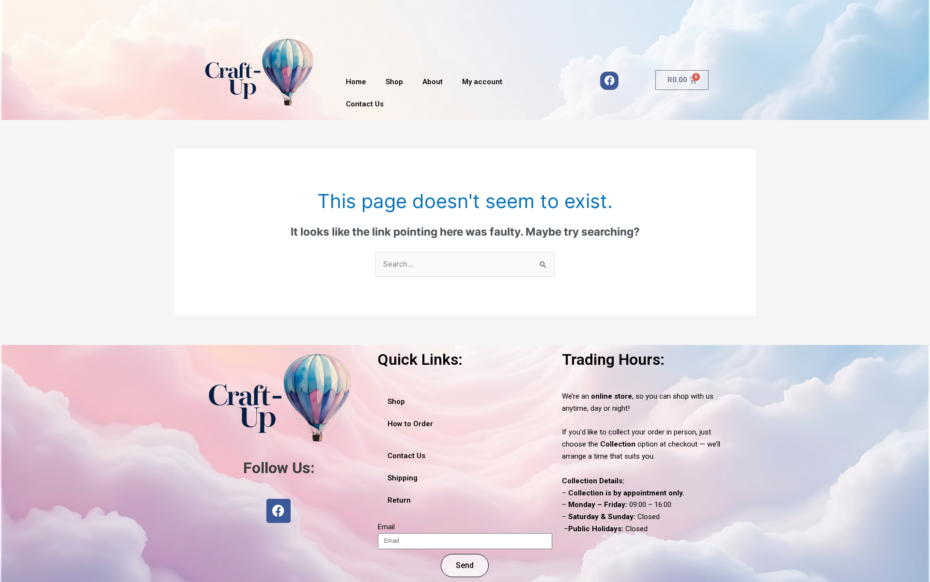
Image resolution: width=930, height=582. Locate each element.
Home (356, 81)
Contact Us (365, 104)
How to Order (410, 423)
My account (482, 81)
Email (386, 526)
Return (399, 500)
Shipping (403, 478)
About (432, 81)
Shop (394, 81)
